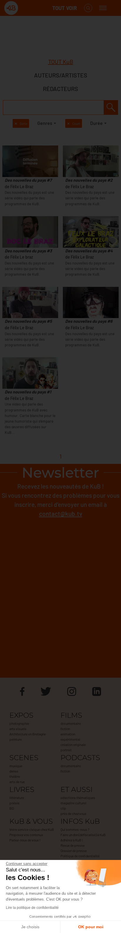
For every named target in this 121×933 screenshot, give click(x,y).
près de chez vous (73, 813)
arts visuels (17, 729)
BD (11, 808)
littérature (16, 797)
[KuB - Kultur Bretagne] (27, 8)
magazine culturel (73, 803)
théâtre (14, 776)
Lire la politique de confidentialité (32, 908)
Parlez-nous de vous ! (25, 840)
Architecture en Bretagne (27, 734)
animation (67, 734)
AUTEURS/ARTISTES (60, 75)
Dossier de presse (73, 850)
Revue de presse (72, 845)
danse (13, 771)
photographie (19, 723)
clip (63, 808)
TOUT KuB (60, 61)
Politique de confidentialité (80, 856)
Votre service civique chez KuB (31, 829)
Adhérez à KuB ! (71, 840)
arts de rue (17, 782)
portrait (66, 750)
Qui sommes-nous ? (74, 829)
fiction (65, 729)
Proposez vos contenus (26, 835)
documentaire (70, 723)
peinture (15, 739)
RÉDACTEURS (60, 88)
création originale (73, 744)
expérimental (70, 739)
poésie (14, 803)
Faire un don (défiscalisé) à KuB (83, 835)
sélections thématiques (77, 797)
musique (15, 766)
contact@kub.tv (60, 513)
